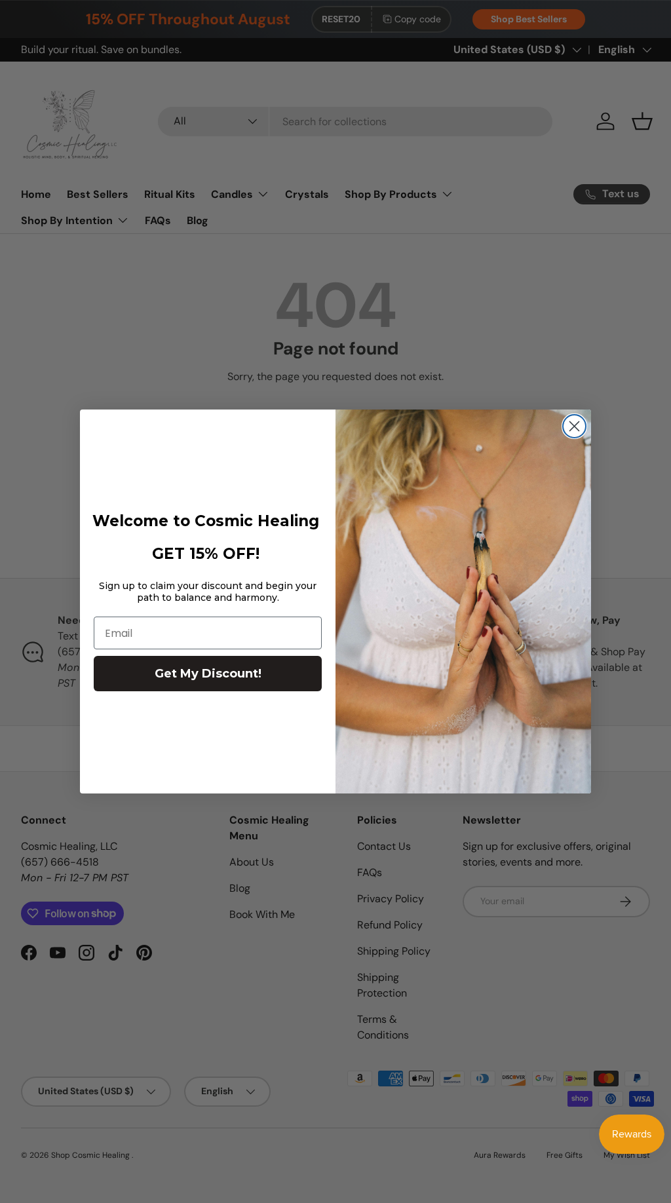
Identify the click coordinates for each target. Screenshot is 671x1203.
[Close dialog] (574, 426)
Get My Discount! (208, 673)
